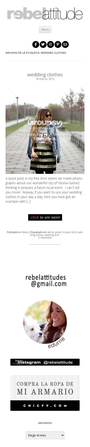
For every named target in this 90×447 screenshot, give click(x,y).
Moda (25, 232)
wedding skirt (52, 235)
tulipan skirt (70, 232)
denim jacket (54, 232)
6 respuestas (45, 237)
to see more (45, 217)
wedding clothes (45, 74)
